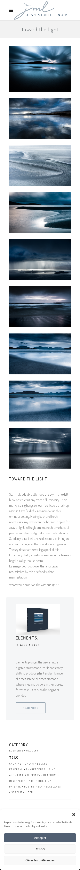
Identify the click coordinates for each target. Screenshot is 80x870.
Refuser (40, 849)
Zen (30, 792)
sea (40, 786)
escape (42, 763)
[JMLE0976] (40, 69)
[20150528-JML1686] (40, 259)
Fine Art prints (28, 775)
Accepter (40, 837)
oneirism (44, 780)
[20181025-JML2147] (40, 212)
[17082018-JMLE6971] (40, 306)
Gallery (32, 750)
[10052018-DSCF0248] (40, 401)
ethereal (16, 769)
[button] (74, 814)
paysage (15, 786)
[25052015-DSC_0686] (40, 118)
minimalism (17, 780)
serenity (18, 792)
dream (29, 763)
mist (32, 780)
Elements (16, 750)
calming (15, 763)
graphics (50, 775)
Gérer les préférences (40, 860)
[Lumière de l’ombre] (40, 448)
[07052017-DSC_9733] (40, 165)
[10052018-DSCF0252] (40, 353)
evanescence (36, 769)
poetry (29, 786)
